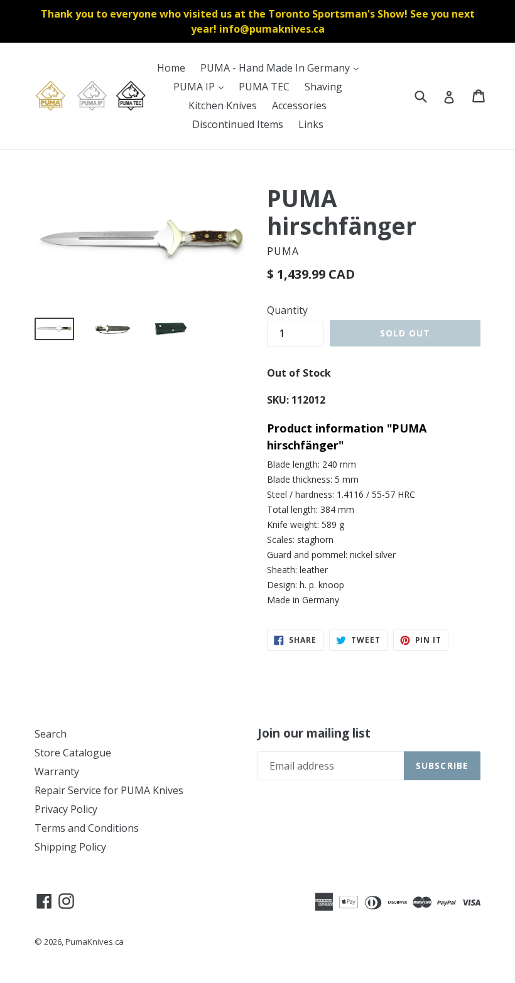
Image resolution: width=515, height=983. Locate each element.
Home (171, 68)
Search (51, 734)
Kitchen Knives (222, 105)
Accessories (299, 105)
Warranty (57, 771)
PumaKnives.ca (94, 941)
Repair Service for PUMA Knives (109, 790)
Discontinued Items (237, 124)
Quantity (287, 310)
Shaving (323, 87)
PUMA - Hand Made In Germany (282, 67)
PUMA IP (201, 86)
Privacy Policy (66, 809)
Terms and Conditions (87, 828)
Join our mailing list (314, 733)
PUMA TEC (264, 87)
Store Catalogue (73, 753)
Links (310, 124)
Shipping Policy (70, 847)
